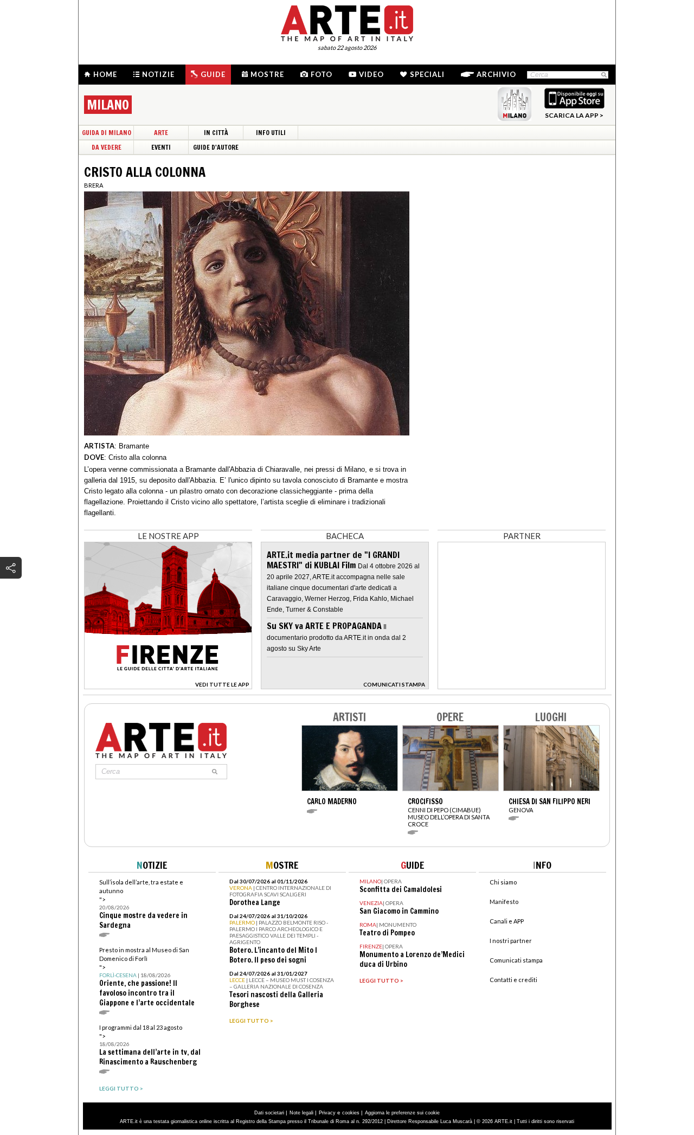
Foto (321, 74)
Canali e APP (507, 921)
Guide (213, 74)
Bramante (134, 446)
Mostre (267, 74)
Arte (161, 132)
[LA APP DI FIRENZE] (168, 686)
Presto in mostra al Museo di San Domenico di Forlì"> (147, 977)
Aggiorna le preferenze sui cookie (402, 1112)
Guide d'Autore (216, 147)
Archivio (496, 74)
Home (105, 74)
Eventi (161, 147)
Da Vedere (106, 147)
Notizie (158, 74)
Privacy (327, 1112)
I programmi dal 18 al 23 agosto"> (150, 1045)
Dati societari (269, 1112)
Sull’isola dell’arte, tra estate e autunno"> (143, 904)
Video (371, 74)
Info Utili (271, 132)
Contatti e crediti (513, 979)
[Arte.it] (347, 21)
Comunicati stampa (516, 960)
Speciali (427, 74)
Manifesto (504, 901)
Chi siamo (503, 882)
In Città (216, 132)
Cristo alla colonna (137, 457)
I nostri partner (511, 940)
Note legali (301, 1112)
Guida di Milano (106, 132)
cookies (350, 1112)
